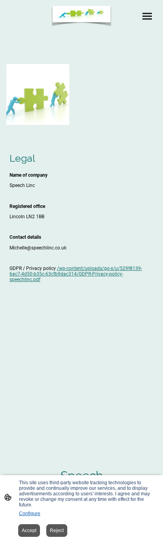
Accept (29, 530)
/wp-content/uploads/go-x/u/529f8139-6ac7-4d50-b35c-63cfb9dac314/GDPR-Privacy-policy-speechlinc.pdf (75, 274)
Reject (57, 530)
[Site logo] (81, 16)
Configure (29, 513)
